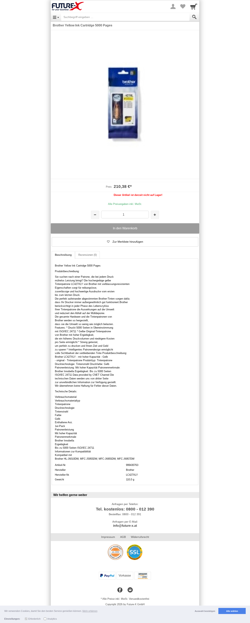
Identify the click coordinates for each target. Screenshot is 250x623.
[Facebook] (120, 590)
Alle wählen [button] (232, 611)
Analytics (52, 619)
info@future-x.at (125, 525)
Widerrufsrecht (140, 536)
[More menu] (173, 6)
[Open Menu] (56, 17)
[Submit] (194, 17)
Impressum (108, 536)
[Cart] (193, 6)
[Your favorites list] (182, 6)
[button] (125, 242)
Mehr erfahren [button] (89, 611)
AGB (123, 536)
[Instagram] (130, 590)
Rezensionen (87, 254)
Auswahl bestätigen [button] (205, 611)
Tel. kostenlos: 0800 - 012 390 (125, 509)
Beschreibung (63, 254)
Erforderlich (34, 619)
